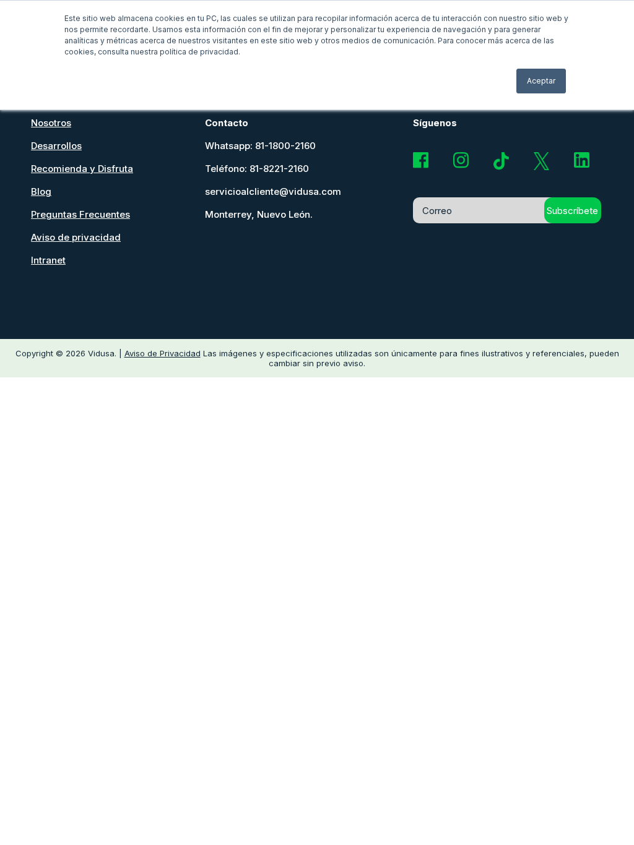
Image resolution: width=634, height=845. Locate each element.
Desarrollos (56, 146)
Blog (41, 191)
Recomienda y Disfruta (82, 168)
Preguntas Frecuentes (80, 214)
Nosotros (51, 123)
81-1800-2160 (285, 146)
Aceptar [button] (541, 80)
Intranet (48, 260)
